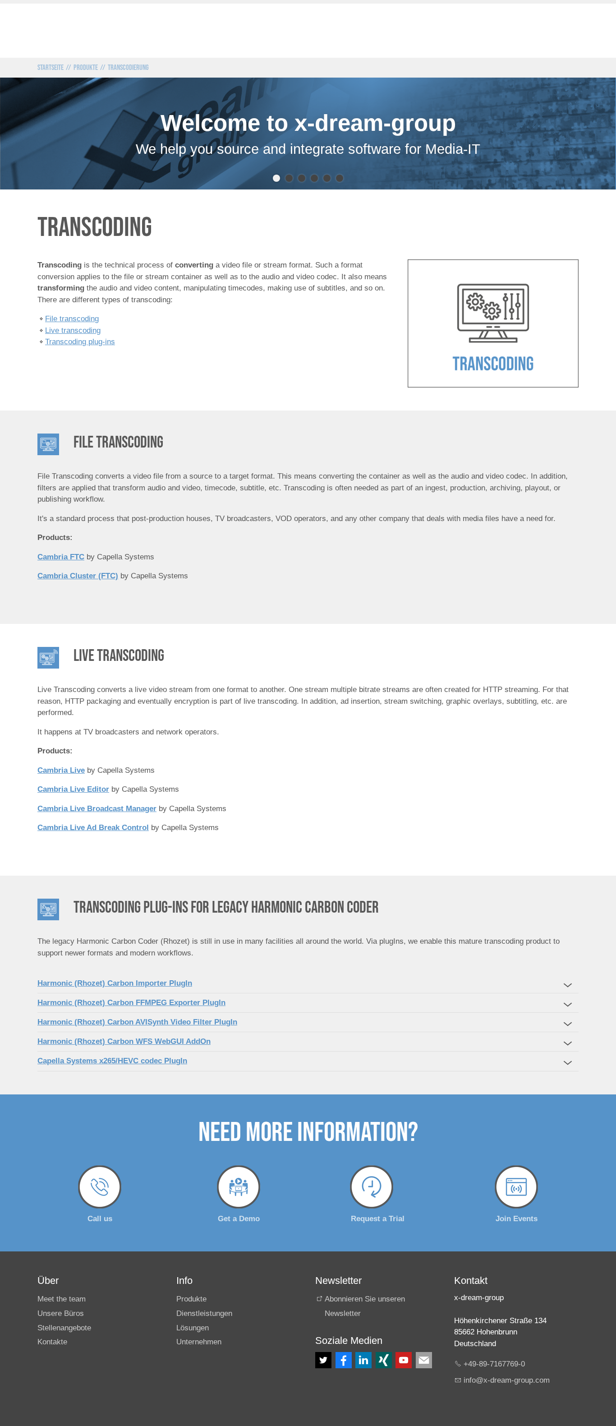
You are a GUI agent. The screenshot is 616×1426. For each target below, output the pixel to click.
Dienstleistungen (204, 1313)
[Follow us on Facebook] (344, 1360)
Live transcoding (73, 330)
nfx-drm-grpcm (507, 1380)
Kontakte (52, 1342)
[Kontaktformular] (424, 1360)
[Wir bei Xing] (384, 1360)
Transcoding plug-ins (80, 341)
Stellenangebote (64, 1328)
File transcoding (72, 318)
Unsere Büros (60, 1313)
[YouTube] (403, 1360)
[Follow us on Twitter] (323, 1360)
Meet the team (61, 1299)
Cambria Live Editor (73, 789)
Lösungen (192, 1328)
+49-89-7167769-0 (494, 1364)
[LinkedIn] (363, 1360)
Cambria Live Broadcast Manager (96, 808)
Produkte (191, 1299)
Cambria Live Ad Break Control (93, 827)
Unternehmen (198, 1342)
